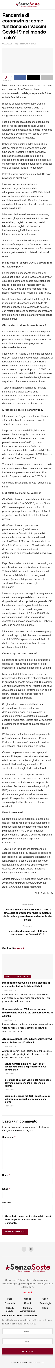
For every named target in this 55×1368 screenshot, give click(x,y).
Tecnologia (45, 1303)
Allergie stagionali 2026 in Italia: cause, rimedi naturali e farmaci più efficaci (27, 1040)
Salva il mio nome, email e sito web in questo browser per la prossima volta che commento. (28, 1219)
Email (6, 1188)
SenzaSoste (22, 1362)
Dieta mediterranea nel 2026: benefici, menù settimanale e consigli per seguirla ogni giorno (27, 1098)
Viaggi (45, 1307)
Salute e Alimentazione (17, 976)
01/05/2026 (10, 1074)
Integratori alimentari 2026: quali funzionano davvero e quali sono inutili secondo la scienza (28, 1082)
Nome (6, 1175)
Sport (45, 1298)
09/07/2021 (7, 43)
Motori (27, 1303)
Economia (9, 1303)
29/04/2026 (10, 1106)
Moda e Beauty (10, 1309)
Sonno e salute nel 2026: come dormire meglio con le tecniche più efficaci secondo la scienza (27, 1012)
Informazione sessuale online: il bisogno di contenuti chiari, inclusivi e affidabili (26, 984)
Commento (9, 1136)
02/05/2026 (8, 1046)
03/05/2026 (8, 1020)
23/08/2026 (8, 990)
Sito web (6, 1202)
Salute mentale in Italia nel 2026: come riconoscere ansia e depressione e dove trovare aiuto (25, 1066)
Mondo (27, 1298)
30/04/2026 (10, 1090)
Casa (9, 1298)
